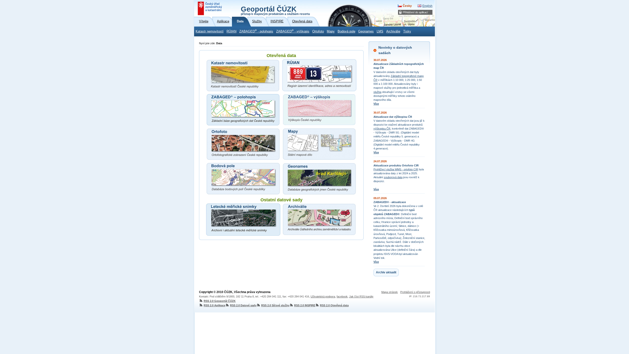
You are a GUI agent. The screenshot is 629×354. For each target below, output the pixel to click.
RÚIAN (231, 31)
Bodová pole (346, 31)
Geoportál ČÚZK (275, 10)
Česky (407, 6)
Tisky (407, 31)
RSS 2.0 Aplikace (214, 305)
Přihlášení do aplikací (415, 12)
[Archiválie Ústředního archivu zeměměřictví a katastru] (319, 219)
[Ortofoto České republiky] (243, 144)
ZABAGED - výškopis (292, 31)
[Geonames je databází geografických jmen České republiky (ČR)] (319, 178)
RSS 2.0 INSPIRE (304, 305)
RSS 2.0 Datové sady (243, 305)
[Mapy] (319, 144)
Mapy (331, 31)
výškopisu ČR (381, 128)
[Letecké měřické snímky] (243, 219)
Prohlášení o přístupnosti (415, 292)
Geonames (366, 31)
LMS (380, 31)
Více (376, 103)
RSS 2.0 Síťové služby (275, 305)
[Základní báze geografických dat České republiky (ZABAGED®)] (243, 109)
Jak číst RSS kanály (361, 296)
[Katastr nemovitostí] (243, 75)
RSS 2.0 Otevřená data (334, 305)
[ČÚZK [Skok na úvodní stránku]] (210, 8)
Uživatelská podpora (323, 296)
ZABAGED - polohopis (256, 31)
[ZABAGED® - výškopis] (319, 109)
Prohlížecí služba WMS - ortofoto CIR (395, 169)
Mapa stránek (389, 292)
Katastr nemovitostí (210, 31)
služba (377, 91)
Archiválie (393, 31)
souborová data (393, 177)
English (427, 6)
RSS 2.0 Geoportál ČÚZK (220, 300)
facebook (342, 296)
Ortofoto (318, 31)
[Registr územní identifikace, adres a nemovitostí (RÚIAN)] (319, 75)
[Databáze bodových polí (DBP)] (243, 178)
